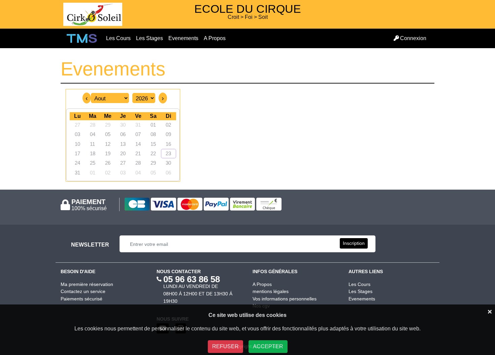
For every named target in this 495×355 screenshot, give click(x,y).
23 (168, 153)
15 (153, 144)
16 (168, 144)
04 (92, 134)
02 (107, 172)
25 (92, 163)
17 (77, 153)
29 (107, 125)
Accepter (268, 346)
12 (107, 144)
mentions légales (271, 291)
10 (77, 144)
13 (123, 144)
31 (77, 172)
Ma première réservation (87, 284)
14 (138, 144)
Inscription (354, 243)
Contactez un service (83, 291)
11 (92, 144)
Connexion (413, 38)
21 (138, 153)
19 (107, 153)
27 (77, 125)
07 (138, 134)
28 (92, 125)
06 (123, 134)
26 (107, 163)
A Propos (215, 38)
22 (153, 153)
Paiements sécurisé (81, 298)
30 (123, 125)
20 (123, 153)
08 (153, 134)
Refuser (225, 346)
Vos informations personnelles (285, 298)
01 (92, 172)
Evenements (184, 38)
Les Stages (151, 38)
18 (92, 153)
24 (77, 163)
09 (168, 134)
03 (77, 134)
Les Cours (119, 38)
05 (107, 134)
